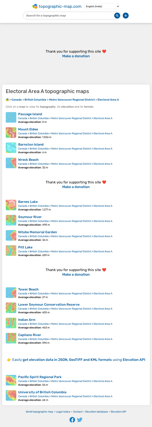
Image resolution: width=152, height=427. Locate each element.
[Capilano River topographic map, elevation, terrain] (11, 338)
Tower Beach (28, 289)
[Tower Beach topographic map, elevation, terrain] (11, 293)
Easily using (78, 360)
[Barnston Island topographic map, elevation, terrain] (11, 148)
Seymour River (30, 217)
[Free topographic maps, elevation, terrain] (7, 99)
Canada (22, 118)
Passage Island (30, 114)
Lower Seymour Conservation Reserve (49, 305)
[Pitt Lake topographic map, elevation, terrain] (11, 251)
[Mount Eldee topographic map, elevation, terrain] (11, 133)
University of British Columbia (42, 392)
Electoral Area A (103, 118)
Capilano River (29, 335)
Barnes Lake (28, 202)
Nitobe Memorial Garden (37, 232)
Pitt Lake (25, 247)
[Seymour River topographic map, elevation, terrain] (11, 220)
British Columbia (39, 118)
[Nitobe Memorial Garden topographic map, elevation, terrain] (11, 236)
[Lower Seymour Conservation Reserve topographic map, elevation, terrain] (11, 308)
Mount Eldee (28, 129)
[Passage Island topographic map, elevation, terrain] (11, 118)
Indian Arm (26, 320)
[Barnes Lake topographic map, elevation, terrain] (11, 205)
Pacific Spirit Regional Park (40, 377)
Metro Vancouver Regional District (71, 118)
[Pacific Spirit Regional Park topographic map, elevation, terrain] (11, 380)
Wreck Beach (28, 160)
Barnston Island (31, 144)
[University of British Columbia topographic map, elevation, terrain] (11, 396)
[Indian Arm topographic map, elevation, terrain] (11, 323)
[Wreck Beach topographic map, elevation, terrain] (11, 163)
